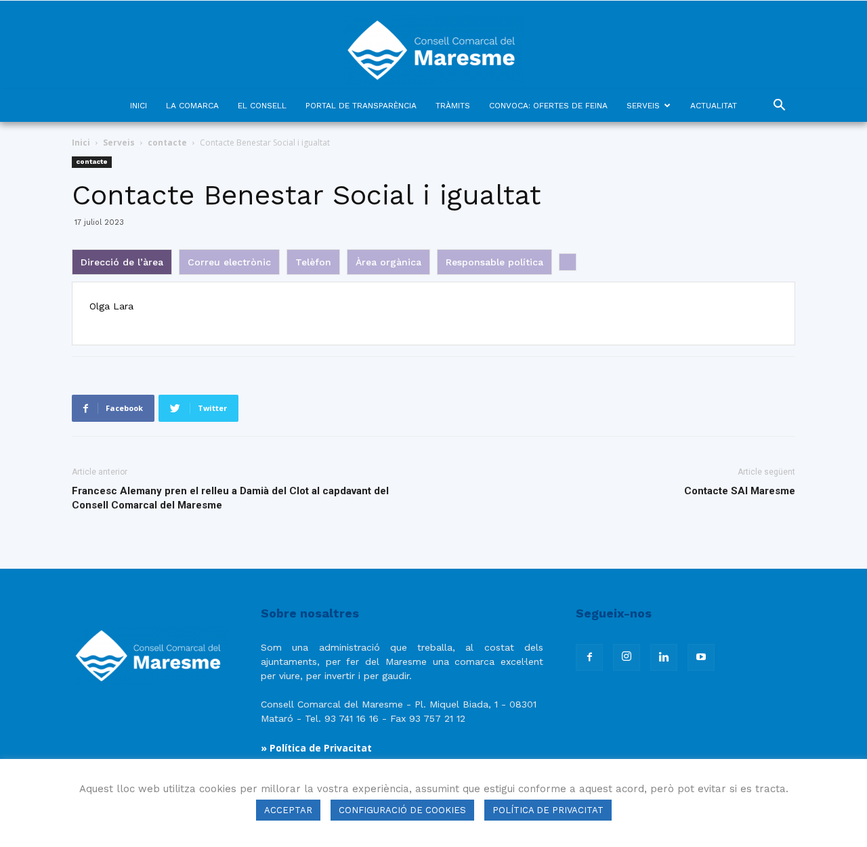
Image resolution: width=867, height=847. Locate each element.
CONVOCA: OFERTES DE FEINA (548, 105)
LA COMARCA (192, 105)
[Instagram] (626, 657)
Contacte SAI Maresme (739, 491)
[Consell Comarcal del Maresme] (433, 45)
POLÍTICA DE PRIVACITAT (548, 810)
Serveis (119, 142)
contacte (167, 142)
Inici (81, 142)
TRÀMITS (453, 105)
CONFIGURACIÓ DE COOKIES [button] (402, 810)
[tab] (121, 262)
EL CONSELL (262, 105)
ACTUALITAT (713, 105)
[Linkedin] (663, 657)
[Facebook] (589, 657)
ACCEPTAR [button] (288, 810)
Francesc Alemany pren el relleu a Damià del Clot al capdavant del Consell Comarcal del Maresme (230, 498)
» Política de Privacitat (316, 747)
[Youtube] (701, 657)
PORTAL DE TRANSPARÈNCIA (361, 105)
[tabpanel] (431, 313)
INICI (138, 105)
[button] (779, 106)
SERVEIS (643, 105)
